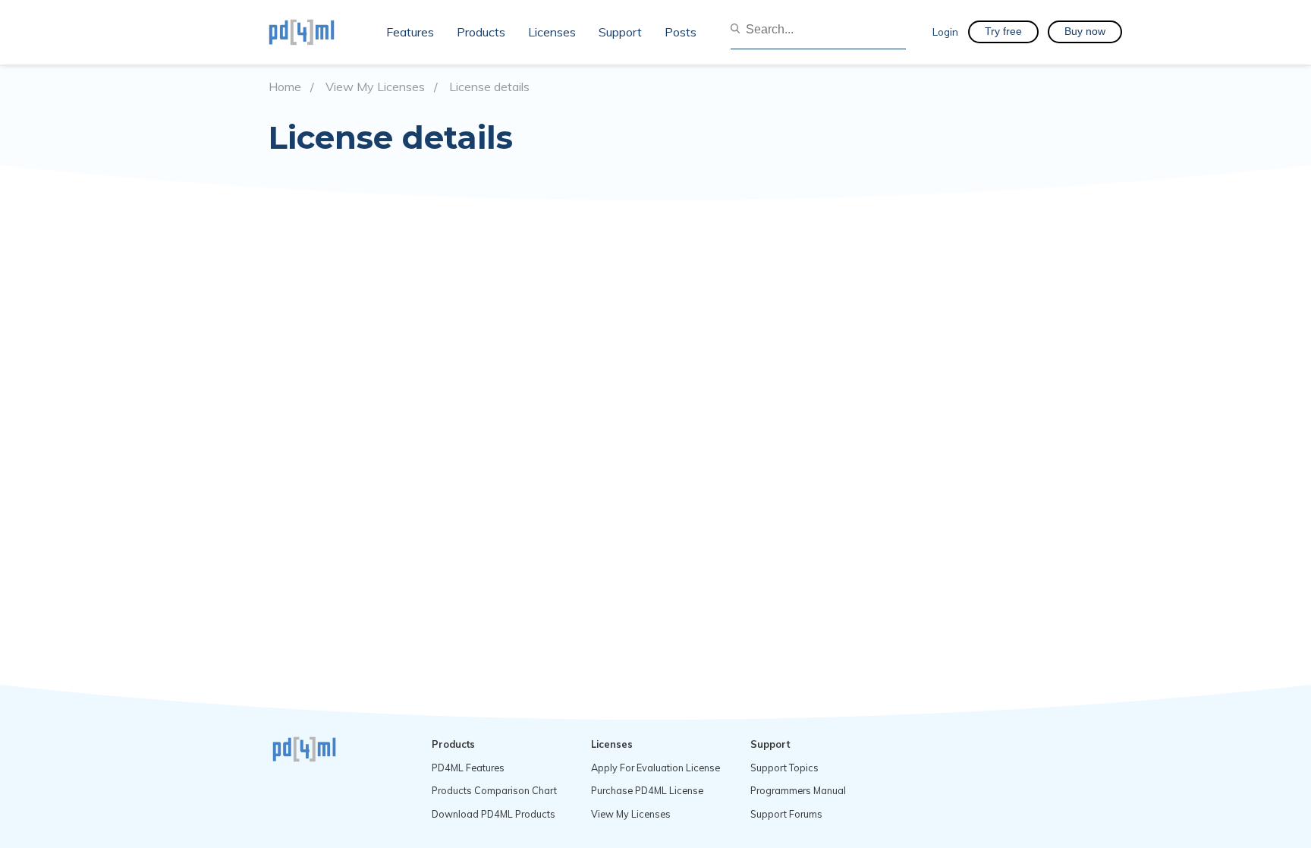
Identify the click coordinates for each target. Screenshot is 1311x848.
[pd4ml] (318, 32)
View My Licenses (375, 87)
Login (945, 31)
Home (285, 87)
